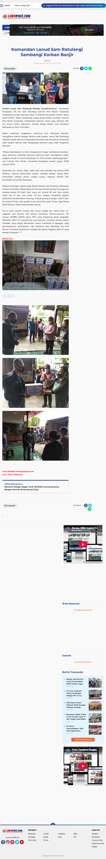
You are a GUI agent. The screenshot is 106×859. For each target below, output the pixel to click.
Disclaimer (96, 837)
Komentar (11, 69)
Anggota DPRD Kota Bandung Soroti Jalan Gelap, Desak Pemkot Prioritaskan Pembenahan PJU (75, 5)
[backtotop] (53, 825)
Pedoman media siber (99, 843)
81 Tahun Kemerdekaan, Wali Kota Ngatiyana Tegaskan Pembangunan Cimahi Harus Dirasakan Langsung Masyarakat (76, 728)
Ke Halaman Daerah (82, 662)
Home (7, 5)
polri (60, 837)
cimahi (46, 834)
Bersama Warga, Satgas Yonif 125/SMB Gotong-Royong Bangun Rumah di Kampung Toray (31, 488)
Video (10, 33)
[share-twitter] (86, 68)
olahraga (31, 837)
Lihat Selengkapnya (82, 739)
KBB (75, 834)
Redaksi (95, 834)
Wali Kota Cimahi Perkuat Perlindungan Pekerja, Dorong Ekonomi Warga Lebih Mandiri (76, 705)
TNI (74, 837)
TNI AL (45, 840)
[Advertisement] (83, 581)
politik (45, 837)
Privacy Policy (97, 840)
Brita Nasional (70, 603)
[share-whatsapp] (90, 68)
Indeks (8, 27)
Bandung (31, 834)
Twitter (18, 845)
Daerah (66, 655)
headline (61, 834)
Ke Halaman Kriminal (82, 610)
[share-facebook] (82, 68)
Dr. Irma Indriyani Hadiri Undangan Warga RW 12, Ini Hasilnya (74, 693)
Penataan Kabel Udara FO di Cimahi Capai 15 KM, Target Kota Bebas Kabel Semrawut (76, 716)
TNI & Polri (32, 840)
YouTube (23, 845)
